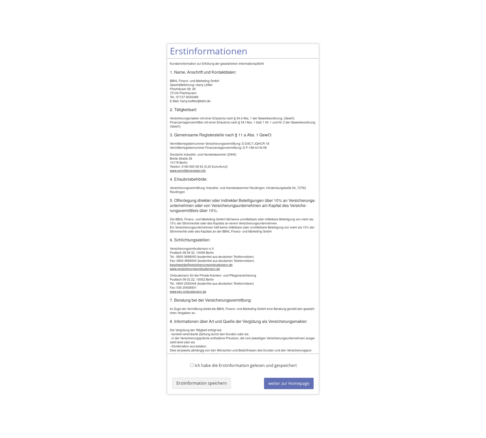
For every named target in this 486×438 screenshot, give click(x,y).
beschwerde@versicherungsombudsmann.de (201, 264)
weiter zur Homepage (288, 383)
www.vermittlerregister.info (188, 170)
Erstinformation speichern (201, 383)
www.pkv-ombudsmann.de (188, 291)
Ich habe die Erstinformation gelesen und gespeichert (246, 365)
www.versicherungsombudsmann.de (195, 268)
